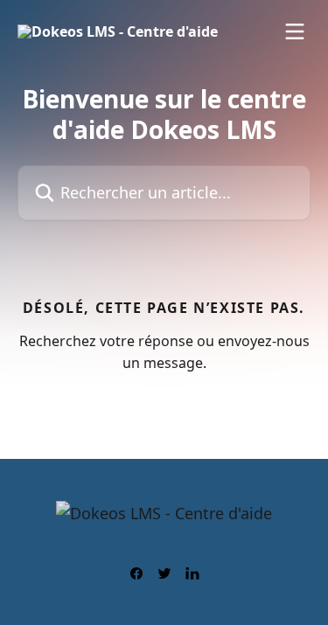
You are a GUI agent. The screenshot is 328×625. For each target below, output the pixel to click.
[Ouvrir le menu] (295, 31)
